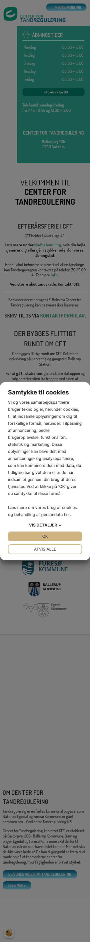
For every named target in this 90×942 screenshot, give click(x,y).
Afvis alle (45, 549)
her (67, 514)
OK (45, 536)
